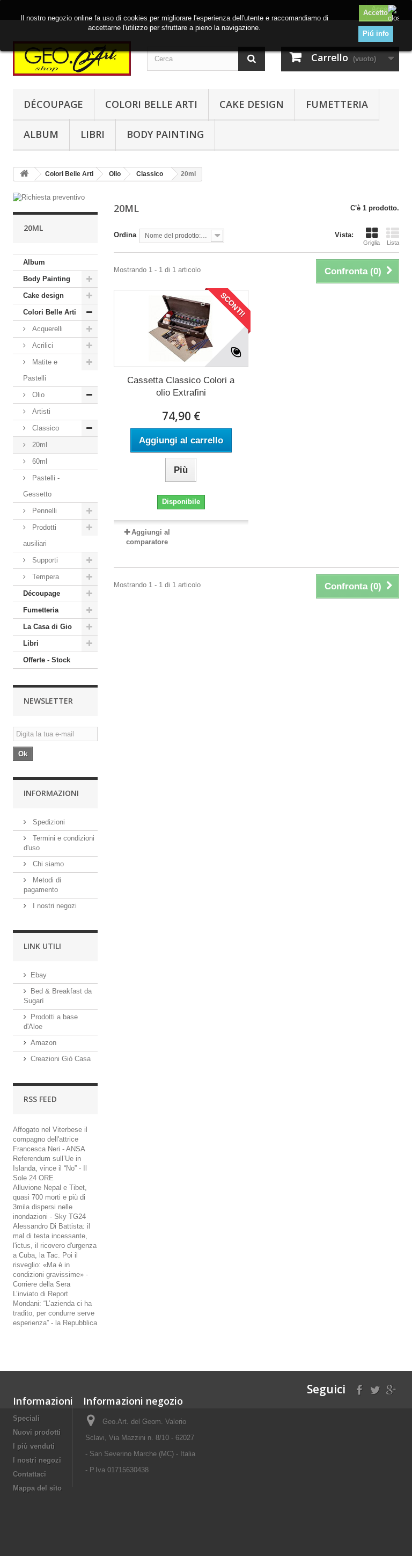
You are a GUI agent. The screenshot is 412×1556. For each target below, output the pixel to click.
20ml (38, 445)
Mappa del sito (37, 1488)
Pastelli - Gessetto (41, 486)
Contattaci (29, 1474)
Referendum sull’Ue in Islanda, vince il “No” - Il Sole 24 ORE (50, 1168)
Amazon (43, 1043)
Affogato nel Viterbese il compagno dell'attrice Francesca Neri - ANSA (50, 1139)
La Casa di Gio (47, 627)
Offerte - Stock (46, 660)
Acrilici (41, 345)
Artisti (40, 411)
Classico (44, 428)
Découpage (53, 104)
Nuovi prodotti (37, 1432)
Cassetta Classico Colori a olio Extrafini (180, 386)
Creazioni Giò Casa (61, 1059)
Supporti (44, 560)
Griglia (371, 242)
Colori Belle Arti (151, 104)
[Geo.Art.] (72, 58)
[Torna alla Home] (24, 174)
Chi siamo (47, 864)
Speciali (26, 1418)
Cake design (251, 104)
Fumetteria (337, 104)
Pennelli (43, 511)
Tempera (44, 577)
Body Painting (165, 134)
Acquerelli (46, 329)
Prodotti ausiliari (39, 535)
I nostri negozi (54, 906)
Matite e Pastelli (40, 370)
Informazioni (51, 793)
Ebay (39, 975)
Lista (393, 242)
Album (41, 134)
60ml (38, 461)
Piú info (376, 34)
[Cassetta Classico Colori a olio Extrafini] (181, 328)
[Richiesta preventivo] (55, 197)
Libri (92, 134)
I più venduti (34, 1446)
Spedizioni (48, 822)
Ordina (125, 235)
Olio (37, 395)
